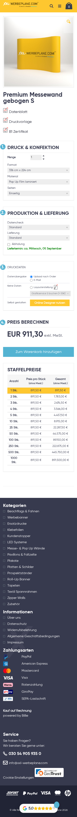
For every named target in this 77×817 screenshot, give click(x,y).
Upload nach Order (45, 276)
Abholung (18, 244)
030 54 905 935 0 (25, 754)
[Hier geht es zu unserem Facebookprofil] (29, 802)
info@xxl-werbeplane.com (28, 763)
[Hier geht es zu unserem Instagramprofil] (40, 802)
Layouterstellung (43, 287)
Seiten (11, 188)
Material (12, 176)
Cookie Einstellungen (18, 777)
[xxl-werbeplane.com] (21, 6)
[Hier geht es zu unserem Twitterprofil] (52, 802)
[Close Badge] (56, 805)
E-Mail (37, 280)
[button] (68, 24)
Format (12, 164)
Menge (11, 157)
